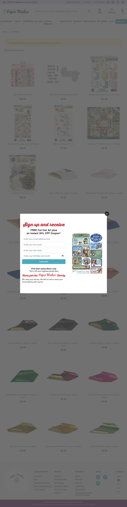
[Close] (107, 214)
